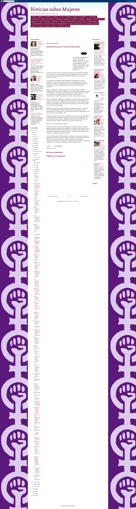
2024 (33, 130)
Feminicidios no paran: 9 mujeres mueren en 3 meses (36, 470)
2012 (33, 493)
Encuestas (51, 19)
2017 (33, 145)
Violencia (67, 26)
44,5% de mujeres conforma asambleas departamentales (36, 249)
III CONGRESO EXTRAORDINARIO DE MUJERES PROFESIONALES (36, 239)
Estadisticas (58, 19)
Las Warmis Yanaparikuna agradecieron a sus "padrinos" (36, 441)
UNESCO (54, 26)
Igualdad (81, 19)
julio (35, 165)
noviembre (36, 153)
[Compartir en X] (58, 146)
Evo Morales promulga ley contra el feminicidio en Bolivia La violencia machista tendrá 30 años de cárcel (37, 61)
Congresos (55, 16)
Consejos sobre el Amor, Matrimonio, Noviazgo (99, 70)
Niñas (71, 23)
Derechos (75, 16)
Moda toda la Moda (99, 140)
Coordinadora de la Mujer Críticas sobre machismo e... (36, 450)
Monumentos (63, 21)
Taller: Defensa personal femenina (36, 298)
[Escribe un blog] (56, 146)
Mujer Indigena (72, 21)
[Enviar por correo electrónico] (55, 146)
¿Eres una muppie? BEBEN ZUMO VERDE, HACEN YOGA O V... (36, 461)
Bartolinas (40, 16)
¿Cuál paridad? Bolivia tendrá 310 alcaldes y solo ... (36, 387)
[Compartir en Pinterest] (61, 146)
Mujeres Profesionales (62, 23)
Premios (34, 26)
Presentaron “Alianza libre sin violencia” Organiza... (36, 410)
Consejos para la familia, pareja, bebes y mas (98, 117)
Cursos (62, 16)
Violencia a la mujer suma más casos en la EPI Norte (36, 266)
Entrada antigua (84, 196)
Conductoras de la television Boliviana (99, 42)
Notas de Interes (79, 23)
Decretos (68, 16)
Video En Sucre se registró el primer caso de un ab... (36, 210)
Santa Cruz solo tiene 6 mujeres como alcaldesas (36, 291)
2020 (33, 139)
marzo (35, 482)
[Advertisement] (68, 33)
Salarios (47, 26)
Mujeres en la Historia (50, 23)
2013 (33, 491)
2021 (33, 136)
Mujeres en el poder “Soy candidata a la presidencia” (36, 306)
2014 (33, 489)
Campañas (47, 16)
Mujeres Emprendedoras (37, 23)
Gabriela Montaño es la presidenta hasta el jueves (40, 44)
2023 (33, 132)
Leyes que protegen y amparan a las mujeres (36, 114)
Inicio (69, 196)
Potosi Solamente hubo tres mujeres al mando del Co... (36, 219)
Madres (41, 21)
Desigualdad (83, 16)
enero (35, 486)
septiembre (36, 159)
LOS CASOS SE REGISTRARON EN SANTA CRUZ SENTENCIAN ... (36, 419)
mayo (35, 169)
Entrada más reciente (53, 196)
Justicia (96, 19)
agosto (35, 162)
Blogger (73, 505)
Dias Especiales (92, 16)
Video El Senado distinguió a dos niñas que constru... (36, 340)
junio (35, 167)
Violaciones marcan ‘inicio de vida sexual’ (36, 257)
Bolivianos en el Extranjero (98, 164)
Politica (96, 23)
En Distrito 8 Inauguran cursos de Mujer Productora (36, 332)
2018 (33, 143)
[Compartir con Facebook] (59, 146)
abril (35, 171)
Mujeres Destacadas (92, 21)
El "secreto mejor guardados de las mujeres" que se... (36, 368)
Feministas (74, 19)
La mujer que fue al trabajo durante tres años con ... (36, 359)
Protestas (40, 26)
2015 (33, 149)
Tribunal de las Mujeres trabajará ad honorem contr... (36, 177)
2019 (33, 141)
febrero (36, 484)
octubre (36, 157)
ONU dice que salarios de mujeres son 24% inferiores (36, 202)
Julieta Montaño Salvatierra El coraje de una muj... (36, 228)
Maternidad (54, 21)
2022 (33, 134)
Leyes (102, 19)
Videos (60, 26)
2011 (33, 495)
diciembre (36, 151)
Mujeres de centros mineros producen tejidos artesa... (36, 315)
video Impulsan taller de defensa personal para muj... (36, 283)
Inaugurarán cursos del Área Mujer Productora (36, 403)
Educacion (43, 19)
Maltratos (47, 21)
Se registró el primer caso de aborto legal (36, 193)
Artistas (33, 16)
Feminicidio (66, 19)
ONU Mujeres (89, 23)
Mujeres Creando (81, 21)
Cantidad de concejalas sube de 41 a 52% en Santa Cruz (36, 274)
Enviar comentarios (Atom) (71, 201)
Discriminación (35, 19)
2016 (33, 147)
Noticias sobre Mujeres (55, 9)
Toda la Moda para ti (99, 92)
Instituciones (89, 19)
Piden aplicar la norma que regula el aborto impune (36, 186)
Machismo (34, 21)
